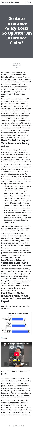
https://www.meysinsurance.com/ (14, 99)
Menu (28, 2)
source (4, 374)
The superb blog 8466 (10, 2)
